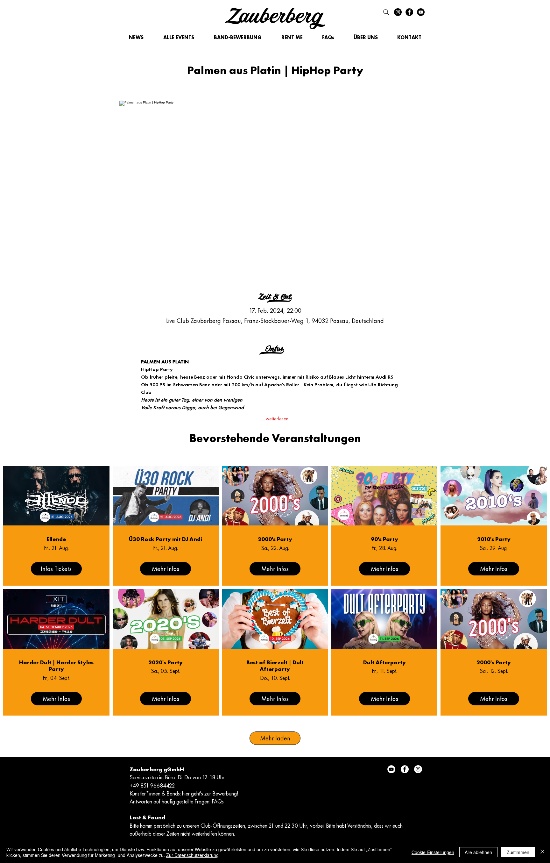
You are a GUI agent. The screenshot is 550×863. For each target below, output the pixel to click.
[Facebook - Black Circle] (409, 12)
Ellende (56, 539)
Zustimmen (518, 852)
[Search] (386, 12)
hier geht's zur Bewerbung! (210, 793)
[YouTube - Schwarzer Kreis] (421, 12)
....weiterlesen (275, 418)
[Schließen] (542, 852)
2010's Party (494, 539)
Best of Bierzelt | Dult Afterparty (275, 666)
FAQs (218, 801)
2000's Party (275, 539)
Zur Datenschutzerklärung (192, 855)
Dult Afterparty (384, 662)
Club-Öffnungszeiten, (224, 825)
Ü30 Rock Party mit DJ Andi (165, 539)
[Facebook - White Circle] (405, 769)
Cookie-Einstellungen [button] (433, 852)
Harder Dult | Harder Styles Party (56, 666)
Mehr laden (275, 738)
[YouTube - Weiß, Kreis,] (391, 769)
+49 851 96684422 (152, 785)
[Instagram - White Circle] (418, 769)
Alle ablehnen (478, 852)
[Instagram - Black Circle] (398, 12)
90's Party (384, 539)
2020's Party (165, 662)
